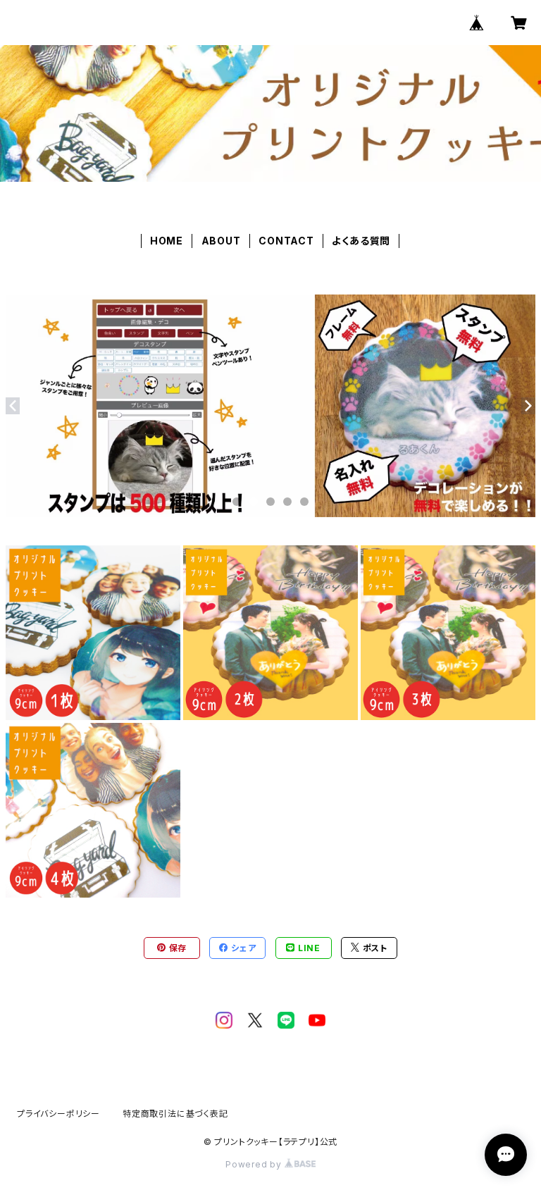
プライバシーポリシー (58, 1113)
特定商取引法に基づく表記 (175, 1113)
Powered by (255, 1164)
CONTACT (286, 241)
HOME (166, 241)
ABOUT (221, 241)
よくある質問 (361, 241)
